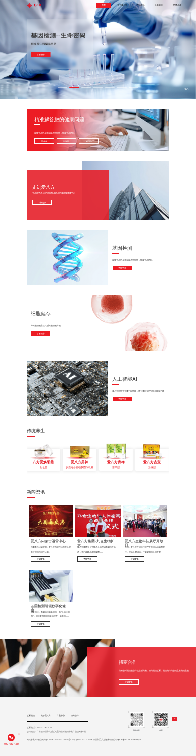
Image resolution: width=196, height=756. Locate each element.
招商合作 (177, 5)
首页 (104, 5)
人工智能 (159, 5)
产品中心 (141, 5)
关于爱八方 (122, 5)
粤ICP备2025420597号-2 (129, 739)
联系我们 (31, 715)
